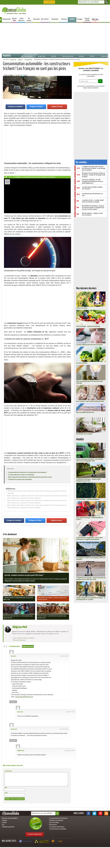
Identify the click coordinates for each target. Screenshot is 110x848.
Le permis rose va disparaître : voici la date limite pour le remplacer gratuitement (89, 538)
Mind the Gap (16, 496)
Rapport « (10, 496)
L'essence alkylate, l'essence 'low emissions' (21, 474)
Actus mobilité (28, 56)
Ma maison (29, 20)
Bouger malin (41, 56)
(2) (15, 172)
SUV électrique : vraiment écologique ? (88, 499)
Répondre (13, 702)
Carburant (53, 56)
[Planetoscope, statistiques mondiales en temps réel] (26, 842)
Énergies (79, 19)
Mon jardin (36, 19)
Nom (6, 787)
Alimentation (7, 19)
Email (6, 793)
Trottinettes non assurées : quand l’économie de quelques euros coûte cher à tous (90, 578)
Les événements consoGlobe (57, 829)
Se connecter (49, 2)
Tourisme (64, 19)
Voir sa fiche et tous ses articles (23, 638)
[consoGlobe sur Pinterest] (100, 813)
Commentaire (8, 771)
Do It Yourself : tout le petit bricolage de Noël (90, 401)
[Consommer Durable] (42, 842)
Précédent (70, 86)
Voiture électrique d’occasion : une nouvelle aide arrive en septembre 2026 (89, 460)
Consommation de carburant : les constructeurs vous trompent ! (27, 472)
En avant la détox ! (81, 363)
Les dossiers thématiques (56, 827)
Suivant (4, 86)
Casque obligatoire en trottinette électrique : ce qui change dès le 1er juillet (90, 598)
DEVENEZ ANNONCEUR (35, 834)
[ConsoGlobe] (14, 10)
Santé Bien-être (21, 20)
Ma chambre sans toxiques (84, 434)
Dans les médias (54, 822)
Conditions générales (8, 827)
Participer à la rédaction (56, 820)
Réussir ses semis (81, 308)
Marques (81, 56)
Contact (4, 822)
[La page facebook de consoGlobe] (88, 813)
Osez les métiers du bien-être (85, 412)
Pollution (92, 56)
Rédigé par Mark (19, 627)
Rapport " (9, 500)
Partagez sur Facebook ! (15, 106)
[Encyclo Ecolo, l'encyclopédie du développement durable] (57, 842)
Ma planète (55, 19)
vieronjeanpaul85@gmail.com (24, 697)
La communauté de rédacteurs (58, 818)
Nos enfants (45, 19)
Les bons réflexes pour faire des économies (89, 344)
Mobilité (72, 19)
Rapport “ (9, 505)
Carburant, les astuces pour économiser (20, 479)
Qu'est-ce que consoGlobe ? (10, 818)
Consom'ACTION (87, 20)
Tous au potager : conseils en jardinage (88, 326)
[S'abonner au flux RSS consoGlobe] (106, 813)
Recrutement (53, 824)
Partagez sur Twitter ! (36, 106)
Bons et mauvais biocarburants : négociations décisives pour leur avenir (30, 477)
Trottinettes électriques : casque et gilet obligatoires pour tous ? (88, 480)
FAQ (3, 824)
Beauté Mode (14, 20)
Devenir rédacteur (19, 640)
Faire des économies (67, 56)
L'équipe (4, 820)
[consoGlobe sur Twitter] (94, 813)
